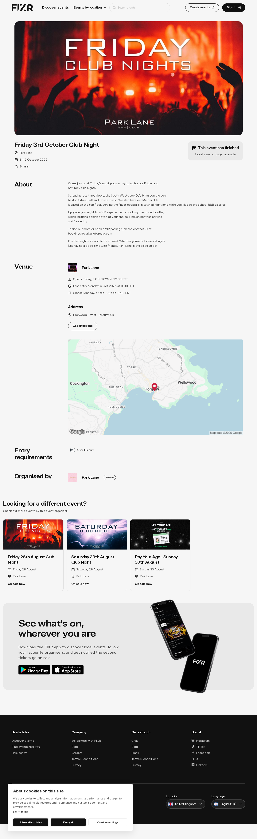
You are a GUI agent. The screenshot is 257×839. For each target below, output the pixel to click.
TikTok (200, 747)
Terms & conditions (85, 759)
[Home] (22, 7)
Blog (75, 747)
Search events (127, 7)
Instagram (203, 740)
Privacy (76, 765)
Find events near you (26, 747)
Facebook (203, 753)
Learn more (20, 812)
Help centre (19, 753)
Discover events (55, 7)
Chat (134, 740)
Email (135, 753)
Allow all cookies (31, 822)
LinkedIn (202, 765)
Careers (77, 753)
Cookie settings (108, 822)
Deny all (68, 822)
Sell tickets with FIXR (86, 740)
